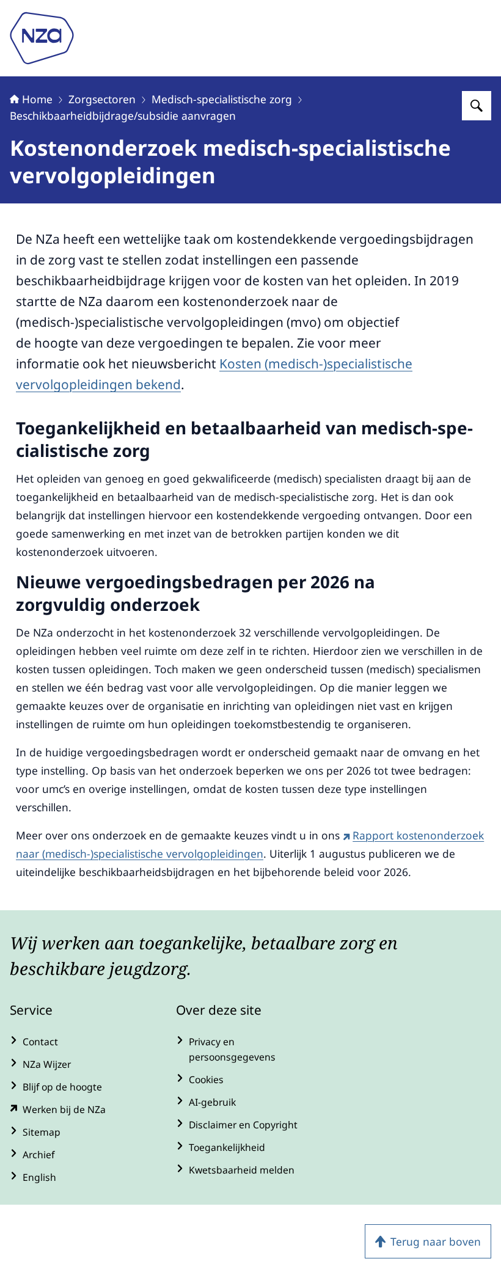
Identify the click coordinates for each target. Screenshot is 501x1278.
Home (37, 99)
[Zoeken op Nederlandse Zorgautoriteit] (476, 105)
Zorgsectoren (102, 99)
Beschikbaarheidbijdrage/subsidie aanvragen (123, 115)
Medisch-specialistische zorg (222, 99)
